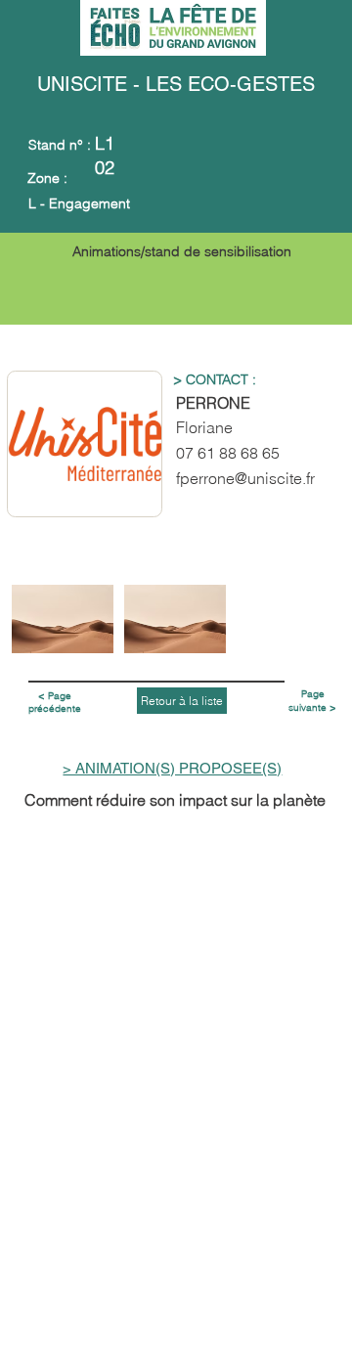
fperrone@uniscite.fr (245, 478)
